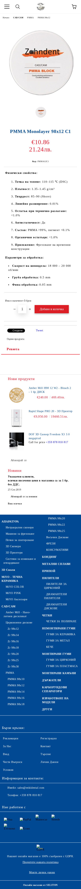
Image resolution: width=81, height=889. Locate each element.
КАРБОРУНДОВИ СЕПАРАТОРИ (54, 689)
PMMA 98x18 (16, 704)
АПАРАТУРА (10, 521)
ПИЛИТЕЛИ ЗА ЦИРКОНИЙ (55, 586)
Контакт (45, 746)
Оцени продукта (15, 339)
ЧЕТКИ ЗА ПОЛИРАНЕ (61, 621)
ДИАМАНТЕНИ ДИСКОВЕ (55, 606)
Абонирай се (19, 460)
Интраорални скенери (20, 527)
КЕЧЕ (50, 646)
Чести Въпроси (12, 762)
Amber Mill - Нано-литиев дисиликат (17, 614)
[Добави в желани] (71, 299)
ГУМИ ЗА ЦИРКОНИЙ (61, 659)
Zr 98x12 (13, 628)
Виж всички (15, 503)
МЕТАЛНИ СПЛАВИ (56, 564)
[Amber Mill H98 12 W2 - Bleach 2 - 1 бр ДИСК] (17, 395)
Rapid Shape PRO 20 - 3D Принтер (51, 411)
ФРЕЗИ (50, 543)
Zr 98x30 (13, 666)
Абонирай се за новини (24, 496)
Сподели (18, 330)
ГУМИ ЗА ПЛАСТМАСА (62, 666)
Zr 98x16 (13, 641)
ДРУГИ (47, 709)
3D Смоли (8, 569)
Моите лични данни (42, 872)
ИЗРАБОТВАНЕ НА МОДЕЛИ (55, 700)
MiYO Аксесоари (16, 599)
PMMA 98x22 (56, 524)
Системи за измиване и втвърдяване (20, 560)
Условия (8, 769)
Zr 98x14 (13, 635)
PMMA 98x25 (56, 531)
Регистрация (48, 738)
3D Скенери (13, 546)
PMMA (30, 17)
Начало (6, 17)
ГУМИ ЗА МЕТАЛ (58, 640)
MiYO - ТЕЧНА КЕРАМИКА (12, 579)
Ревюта (13, 349)
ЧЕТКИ (47, 615)
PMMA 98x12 (44, 17)
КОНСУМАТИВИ (57, 549)
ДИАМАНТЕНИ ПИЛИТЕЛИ (55, 596)
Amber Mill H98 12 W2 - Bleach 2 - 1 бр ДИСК (50, 390)
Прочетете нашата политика (41, 862)
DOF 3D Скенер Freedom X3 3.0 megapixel (49, 436)
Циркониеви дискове (19, 622)
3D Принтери (14, 552)
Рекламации (10, 738)
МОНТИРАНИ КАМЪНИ (59, 673)
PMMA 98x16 (16, 698)
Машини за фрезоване (20, 533)
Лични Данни (49, 762)
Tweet (39, 330)
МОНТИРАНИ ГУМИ (56, 654)
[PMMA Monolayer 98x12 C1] (40, 99)
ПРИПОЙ (48, 571)
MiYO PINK (13, 593)
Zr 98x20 (13, 654)
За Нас (7, 746)
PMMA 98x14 (16, 691)
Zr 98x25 (13, 660)
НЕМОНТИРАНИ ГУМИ (58, 628)
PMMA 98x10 (16, 679)
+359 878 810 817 (57, 442)
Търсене (45, 754)
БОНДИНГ (49, 556)
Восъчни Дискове (57, 537)
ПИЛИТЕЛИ (50, 578)
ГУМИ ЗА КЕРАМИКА (60, 634)
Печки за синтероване (20, 540)
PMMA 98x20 (56, 518)
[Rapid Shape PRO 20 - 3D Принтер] (17, 418)
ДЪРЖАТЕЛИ (51, 680)
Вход (6, 754)
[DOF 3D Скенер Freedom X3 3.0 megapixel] (17, 441)
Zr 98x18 (13, 647)
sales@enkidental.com (30, 787)
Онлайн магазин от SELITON (40, 885)
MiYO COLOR (15, 586)
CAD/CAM (18, 17)
